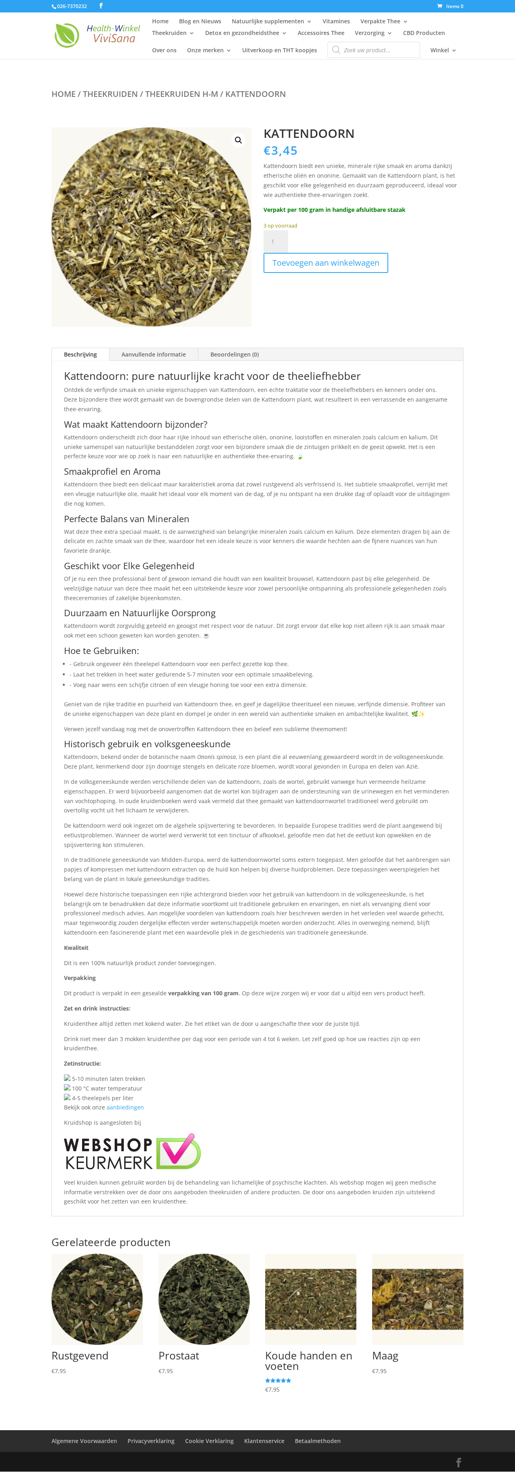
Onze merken (205, 50)
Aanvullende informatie (154, 354)
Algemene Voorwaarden (84, 1441)
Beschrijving (80, 354)
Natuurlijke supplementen (268, 21)
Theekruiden (169, 33)
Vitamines (336, 21)
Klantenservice (264, 1441)
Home (160, 21)
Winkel (440, 50)
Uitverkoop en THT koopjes (279, 50)
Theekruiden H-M (181, 93)
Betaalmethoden (318, 1441)
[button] (238, 140)
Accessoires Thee (321, 33)
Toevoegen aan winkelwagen (325, 262)
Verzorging (370, 33)
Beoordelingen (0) (234, 354)
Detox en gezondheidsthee (242, 33)
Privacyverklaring (151, 1441)
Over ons (164, 50)
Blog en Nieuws (200, 21)
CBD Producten (424, 33)
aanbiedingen (125, 1107)
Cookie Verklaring (209, 1441)
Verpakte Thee (380, 21)
